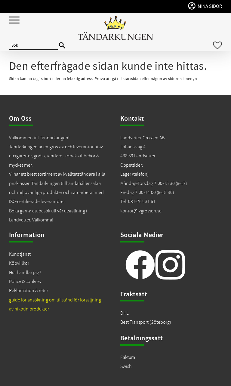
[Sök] (62, 45)
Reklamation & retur (28, 291)
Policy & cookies (25, 282)
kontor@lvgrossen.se (141, 211)
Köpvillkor (19, 263)
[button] (14, 20)
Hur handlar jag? (25, 273)
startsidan (132, 79)
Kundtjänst (20, 254)
